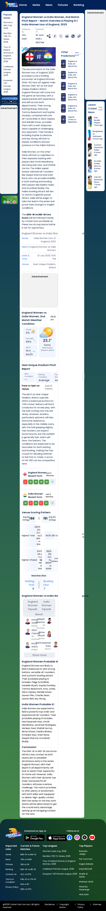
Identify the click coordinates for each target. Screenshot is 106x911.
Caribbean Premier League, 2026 (58, 869)
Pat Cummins (85, 859)
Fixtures (9, 864)
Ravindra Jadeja (83, 852)
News (8, 859)
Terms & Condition (10, 880)
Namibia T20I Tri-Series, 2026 (56, 856)
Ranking (9, 869)
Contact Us (11, 874)
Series (8, 854)
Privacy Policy (12, 887)
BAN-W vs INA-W (28, 854)
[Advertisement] (9, 152)
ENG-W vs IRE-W (28, 869)
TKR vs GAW (26, 859)
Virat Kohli (83, 894)
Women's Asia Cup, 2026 (54, 851)
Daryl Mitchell (85, 869)
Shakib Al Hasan (83, 875)
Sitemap (97, 904)
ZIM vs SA (24, 864)
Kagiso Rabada (86, 864)
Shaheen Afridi (86, 881)
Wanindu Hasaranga (84, 888)
